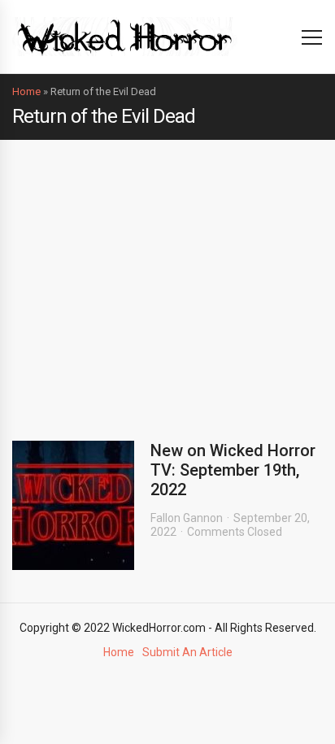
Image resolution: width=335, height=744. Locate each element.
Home (26, 91)
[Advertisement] (167, 278)
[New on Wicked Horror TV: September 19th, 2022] (73, 505)
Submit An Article (187, 652)
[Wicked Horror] (124, 36)
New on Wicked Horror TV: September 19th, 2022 (232, 470)
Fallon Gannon (186, 517)
